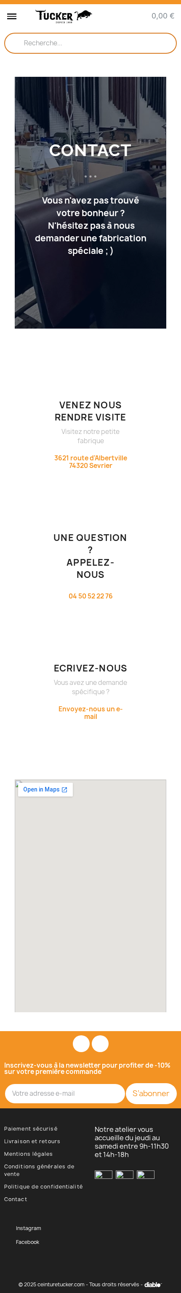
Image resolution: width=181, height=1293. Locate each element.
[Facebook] (100, 1043)
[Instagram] (81, 1043)
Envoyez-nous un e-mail (91, 713)
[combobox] (90, 43)
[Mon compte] (131, 16)
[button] (11, 16)
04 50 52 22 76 (91, 596)
